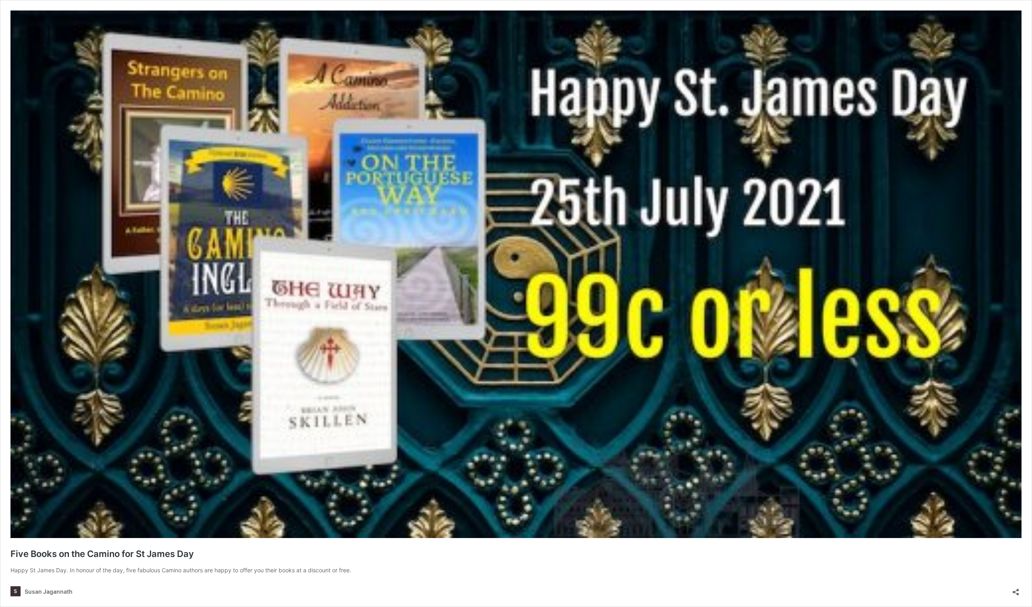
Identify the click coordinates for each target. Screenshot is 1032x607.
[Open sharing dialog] (1016, 589)
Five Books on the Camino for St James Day (102, 554)
